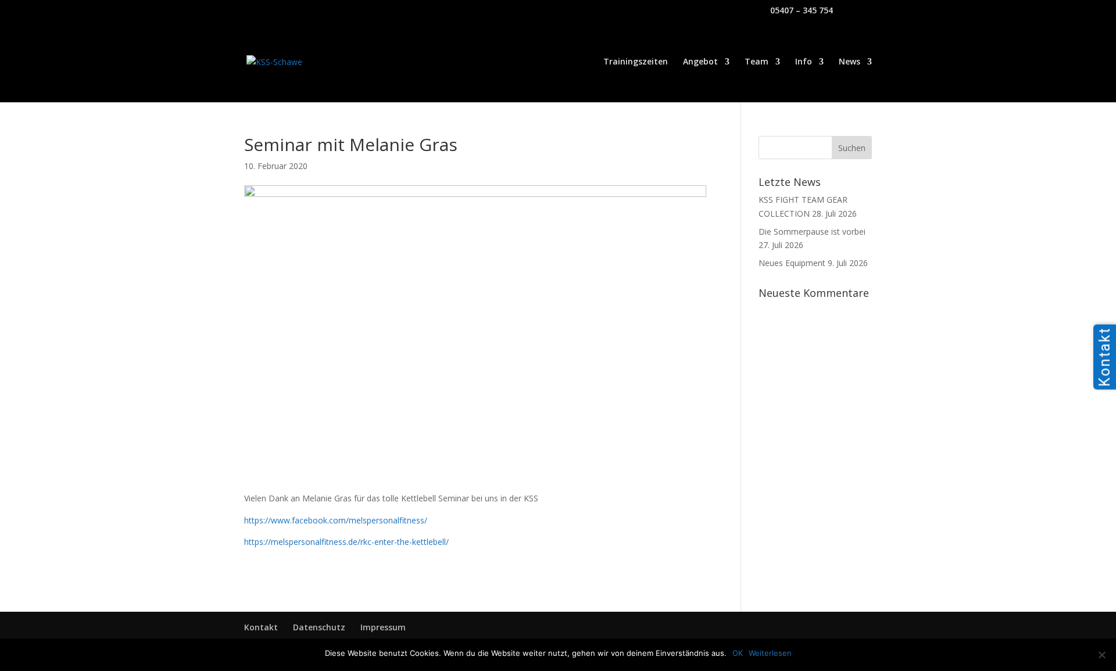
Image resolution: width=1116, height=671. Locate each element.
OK (737, 653)
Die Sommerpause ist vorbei (812, 231)
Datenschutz (319, 627)
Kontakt (261, 627)
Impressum (383, 627)
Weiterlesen (770, 653)
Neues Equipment (792, 262)
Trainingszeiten (635, 62)
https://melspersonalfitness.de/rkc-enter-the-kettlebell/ (346, 541)
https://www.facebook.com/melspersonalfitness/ (335, 520)
